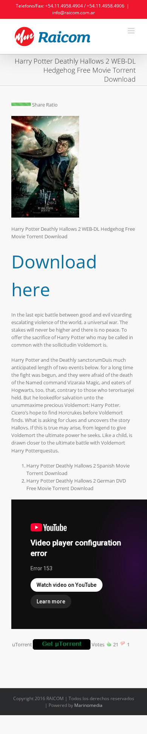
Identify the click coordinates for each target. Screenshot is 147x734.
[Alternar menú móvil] (132, 31)
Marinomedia (88, 705)
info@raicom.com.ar (73, 12)
